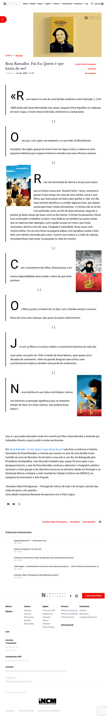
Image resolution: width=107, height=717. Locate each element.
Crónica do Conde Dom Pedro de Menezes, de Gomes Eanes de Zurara (44, 558)
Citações (46, 624)
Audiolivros (47, 614)
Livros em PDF (48, 610)
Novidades (92, 69)
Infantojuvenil (67, 4)
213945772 (10, 678)
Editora (25, 4)
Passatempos (48, 627)
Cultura (40, 4)
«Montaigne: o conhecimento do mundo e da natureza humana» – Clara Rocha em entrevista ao (56, 566)
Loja (86, 4)
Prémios (56, 4)
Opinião (27, 620)
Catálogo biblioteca (88, 617)
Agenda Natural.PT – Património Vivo (30, 541)
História (83, 610)
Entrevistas (29, 617)
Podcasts (46, 617)
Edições (33, 4)
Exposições (29, 624)
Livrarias (9, 640)
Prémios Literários (69, 610)
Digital (47, 4)
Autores (27, 614)
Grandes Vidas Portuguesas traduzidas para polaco (36, 575)
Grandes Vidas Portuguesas (85, 64)
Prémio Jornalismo (69, 614)
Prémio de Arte (67, 617)
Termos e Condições (26, 711)
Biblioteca (84, 614)
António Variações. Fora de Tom (27, 549)
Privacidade (9, 711)
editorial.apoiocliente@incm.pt (18, 681)
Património (78, 4)
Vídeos (45, 620)
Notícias (27, 610)
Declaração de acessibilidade (49, 711)
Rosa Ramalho (90, 73)
